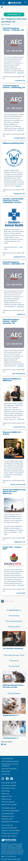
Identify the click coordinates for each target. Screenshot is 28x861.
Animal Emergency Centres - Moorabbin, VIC (13, 263)
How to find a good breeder (10, 811)
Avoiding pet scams (8, 816)
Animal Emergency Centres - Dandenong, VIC (14, 86)
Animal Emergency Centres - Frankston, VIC (13, 29)
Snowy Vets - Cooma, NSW (12, 548)
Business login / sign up (9, 836)
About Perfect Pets (7, 758)
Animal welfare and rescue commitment (10, 765)
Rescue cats (5, 794)
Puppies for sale (7, 796)
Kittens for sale (6, 799)
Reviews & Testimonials (9, 769)
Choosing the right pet (9, 808)
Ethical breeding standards (10, 761)
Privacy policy (6, 771)
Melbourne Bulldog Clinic (13, 143)
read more (20, 73)
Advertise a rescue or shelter (11, 830)
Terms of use (6, 774)
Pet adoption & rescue (8, 788)
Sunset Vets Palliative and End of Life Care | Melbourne (14, 491)
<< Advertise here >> (14, 610)
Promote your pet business (10, 833)
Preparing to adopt (7, 813)
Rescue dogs (6, 791)
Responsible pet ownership (10, 821)
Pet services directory (8, 802)
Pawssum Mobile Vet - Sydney (12, 433)
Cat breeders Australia (9, 785)
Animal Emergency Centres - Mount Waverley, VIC (11, 321)
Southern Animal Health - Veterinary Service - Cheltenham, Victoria (14, 201)
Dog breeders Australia (9, 783)
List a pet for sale (7, 825)
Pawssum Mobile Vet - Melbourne (12, 380)
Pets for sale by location (9, 804)
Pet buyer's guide (7, 819)
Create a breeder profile (9, 828)
